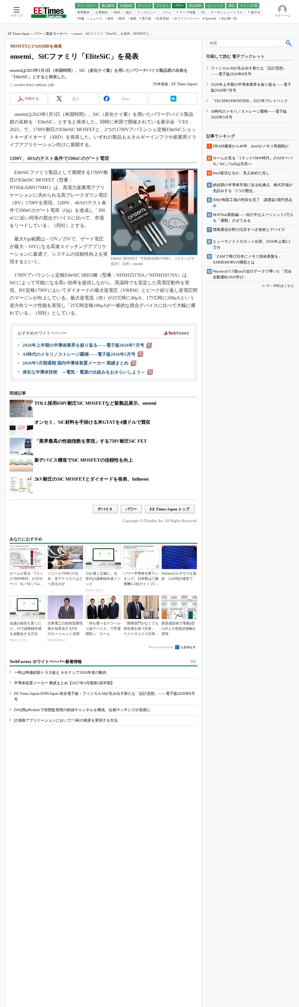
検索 (289, 43)
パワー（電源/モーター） (51, 33)
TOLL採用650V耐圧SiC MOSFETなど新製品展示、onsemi (95, 403)
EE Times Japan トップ (170, 509)
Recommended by (161, 647)
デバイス (105, 509)
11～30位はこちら (280, 286)
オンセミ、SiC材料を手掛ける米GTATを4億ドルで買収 (92, 422)
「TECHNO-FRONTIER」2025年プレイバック (249, 101)
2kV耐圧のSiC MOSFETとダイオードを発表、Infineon (91, 479)
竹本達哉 (161, 84)
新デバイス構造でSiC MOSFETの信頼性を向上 (83, 460)
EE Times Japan (18, 33)
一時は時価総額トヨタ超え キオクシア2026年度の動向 (60, 672)
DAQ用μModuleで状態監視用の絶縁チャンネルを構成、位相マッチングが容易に (82, 710)
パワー (131, 509)
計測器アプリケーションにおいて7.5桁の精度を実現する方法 (66, 720)
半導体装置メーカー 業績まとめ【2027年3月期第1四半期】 (64, 683)
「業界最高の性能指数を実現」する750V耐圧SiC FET (90, 441)
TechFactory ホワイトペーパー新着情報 (46, 661)
